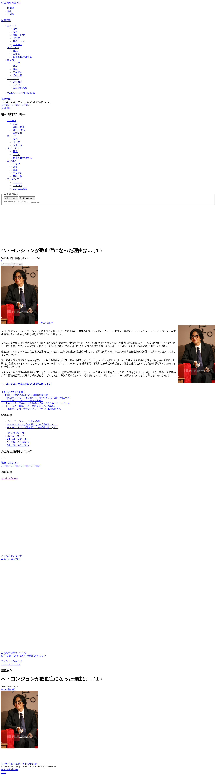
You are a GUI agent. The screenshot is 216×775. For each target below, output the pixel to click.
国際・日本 (19, 35)
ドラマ (16, 63)
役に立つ (41, 655)
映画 (15, 69)
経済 (15, 32)
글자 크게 (18, 264)
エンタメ (11, 60)
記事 (9, 462)
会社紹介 (6, 763)
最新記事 (6, 20)
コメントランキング (11, 661)
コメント (17, 84)
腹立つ (4, 655)
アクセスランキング (11, 555)
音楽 (15, 66)
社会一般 (6, 98)
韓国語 (10, 8)
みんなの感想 (20, 88)
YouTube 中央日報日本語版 (21, 93)
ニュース (11, 26)
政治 (15, 29)
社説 (15, 50)
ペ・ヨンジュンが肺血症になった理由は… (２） (32, 427)
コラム (16, 53)
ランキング (13, 78)
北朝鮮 (16, 38)
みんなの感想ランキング (14, 652)
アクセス (17, 81)
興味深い (31, 655)
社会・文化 (19, 41)
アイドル (17, 72)
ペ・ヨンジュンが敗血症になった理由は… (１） (32, 424)
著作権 (14, 769)
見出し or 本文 (11, 198)
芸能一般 (17, 75)
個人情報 (6, 769)
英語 (9, 11)
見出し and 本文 (27, 198)
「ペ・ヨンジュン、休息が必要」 (24, 421)
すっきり (21, 655)
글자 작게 (6, 264)
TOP (3, 772)
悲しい (12, 655)
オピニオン (13, 47)
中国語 (10, 14)
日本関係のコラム (22, 57)
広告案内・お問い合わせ (24, 763)
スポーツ (17, 44)
